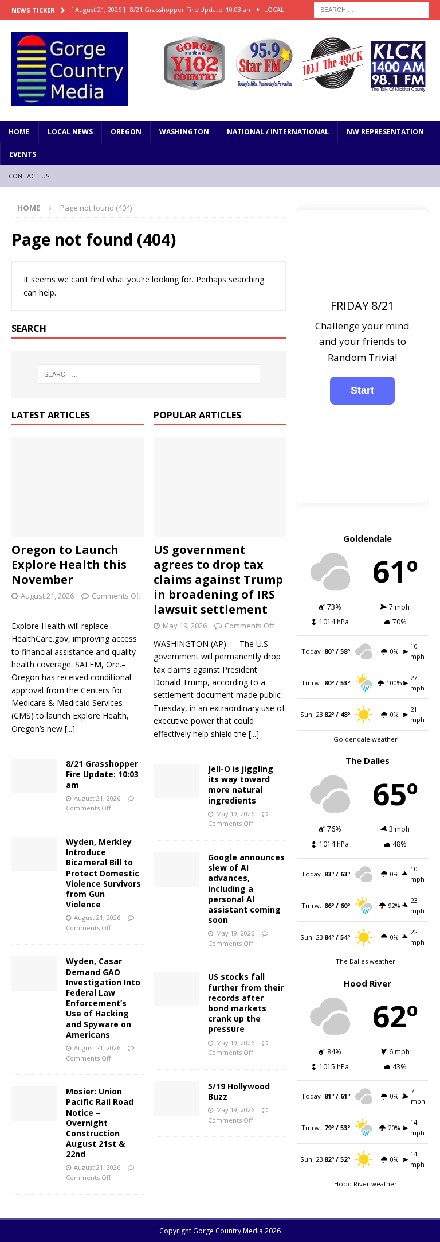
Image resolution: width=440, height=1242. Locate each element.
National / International (278, 132)
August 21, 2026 (47, 596)
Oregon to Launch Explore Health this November (69, 564)
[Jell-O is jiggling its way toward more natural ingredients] (176, 781)
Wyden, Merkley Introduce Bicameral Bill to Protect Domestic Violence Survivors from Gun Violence (103, 873)
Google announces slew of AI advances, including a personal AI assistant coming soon (246, 888)
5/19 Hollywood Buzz (239, 1091)
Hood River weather (365, 1183)
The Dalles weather (365, 961)
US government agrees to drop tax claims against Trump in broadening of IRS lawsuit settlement (218, 579)
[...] (70, 728)
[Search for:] (371, 8)
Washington (184, 132)
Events (22, 154)
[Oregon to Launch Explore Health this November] (77, 487)
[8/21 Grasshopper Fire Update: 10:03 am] (34, 776)
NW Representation (385, 132)
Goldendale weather (365, 739)
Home (19, 132)
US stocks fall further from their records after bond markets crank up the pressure (246, 1002)
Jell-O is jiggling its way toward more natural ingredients (240, 784)
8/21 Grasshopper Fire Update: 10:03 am (102, 774)
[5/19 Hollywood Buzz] (176, 1098)
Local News (70, 132)
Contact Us (29, 176)
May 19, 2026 (185, 625)
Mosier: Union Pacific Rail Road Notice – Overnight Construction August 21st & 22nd (99, 1122)
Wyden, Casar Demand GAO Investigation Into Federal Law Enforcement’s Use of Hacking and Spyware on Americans (103, 997)
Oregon (126, 132)
